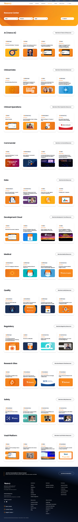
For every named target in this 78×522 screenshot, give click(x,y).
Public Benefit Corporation (51, 504)
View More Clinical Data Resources (63, 70)
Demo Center (9, 506)
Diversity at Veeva (49, 508)
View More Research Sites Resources (62, 363)
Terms (24, 517)
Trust (47, 511)
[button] (11, 18)
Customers (43, 3)
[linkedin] (5, 502)
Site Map (27, 517)
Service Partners (64, 485)
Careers (47, 513)
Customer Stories (34, 502)
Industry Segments (34, 496)
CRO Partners (63, 492)
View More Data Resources (65, 180)
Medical (32, 492)
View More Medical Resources (64, 254)
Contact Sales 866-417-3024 (48, 0)
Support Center (57, 0)
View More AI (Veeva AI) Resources (63, 32)
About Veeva (62, 3)
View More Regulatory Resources (63, 326)
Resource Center (34, 504)
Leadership (48, 502)
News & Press (33, 508)
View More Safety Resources (64, 399)
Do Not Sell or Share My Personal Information (11, 517)
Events (55, 3)
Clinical (32, 485)
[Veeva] (7, 3)
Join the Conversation (66, 473)
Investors (48, 509)
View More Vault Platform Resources (62, 435)
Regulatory (33, 487)
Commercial (33, 494)
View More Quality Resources (64, 290)
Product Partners (64, 487)
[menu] (64, 1)
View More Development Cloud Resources (61, 217)
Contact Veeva (9, 509)
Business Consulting (49, 485)
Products (31, 3)
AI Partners (63, 489)
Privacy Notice (21, 517)
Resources (50, 3)
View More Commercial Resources (63, 143)
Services (37, 3)
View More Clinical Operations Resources (61, 107)
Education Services (49, 487)
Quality (32, 491)
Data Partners (63, 494)
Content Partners (64, 491)
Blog (31, 509)
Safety (32, 489)
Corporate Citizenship (50, 506)
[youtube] (6, 502)
